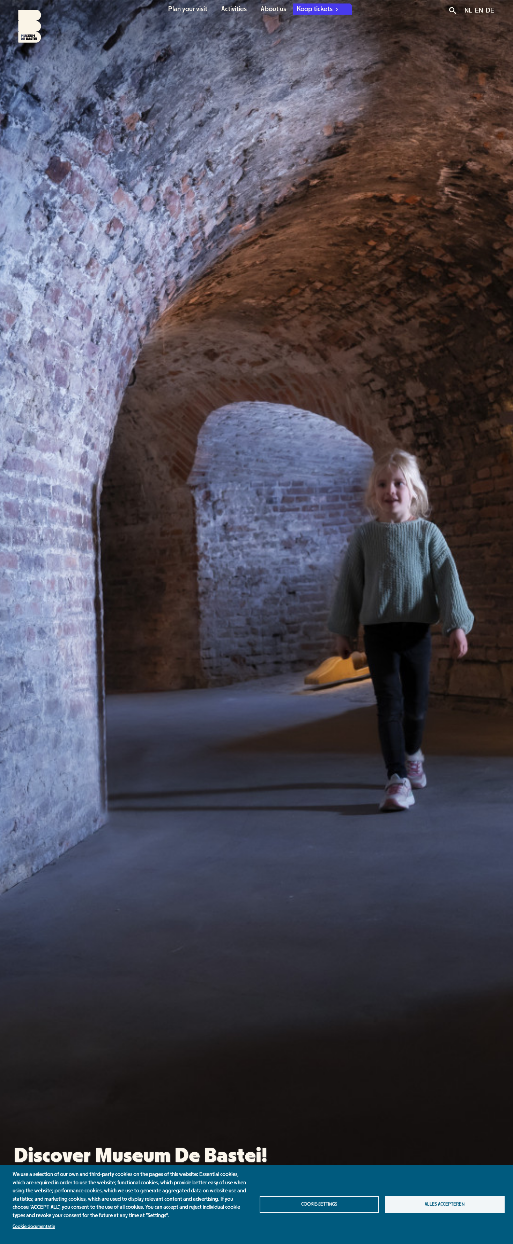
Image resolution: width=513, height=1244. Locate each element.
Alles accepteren (444, 1204)
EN (479, 10)
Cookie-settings (319, 1204)
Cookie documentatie (34, 1226)
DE (490, 10)
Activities (234, 9)
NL (468, 10)
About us (273, 9)
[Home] (23, 21)
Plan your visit (187, 9)
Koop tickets (315, 9)
